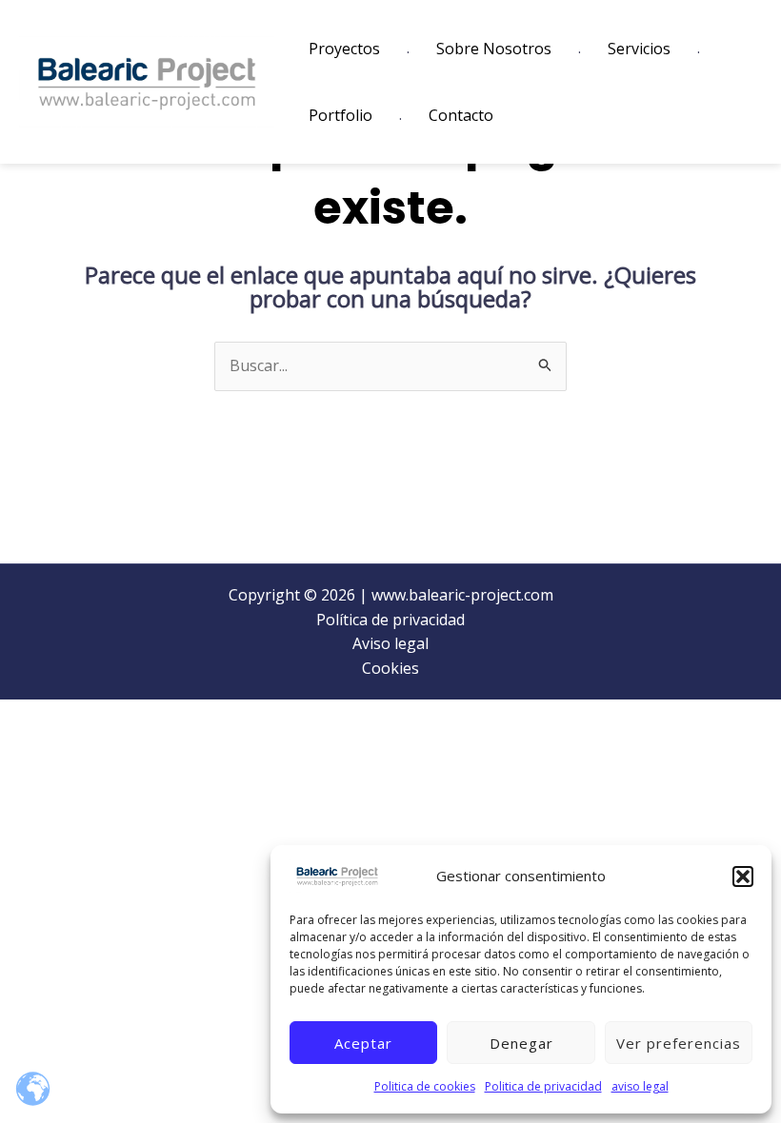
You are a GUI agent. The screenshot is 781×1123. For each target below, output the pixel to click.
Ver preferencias (678, 1043)
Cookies (390, 668)
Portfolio (340, 115)
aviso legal (640, 1086)
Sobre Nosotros (493, 48)
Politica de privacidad (543, 1086)
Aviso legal (390, 643)
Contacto (461, 115)
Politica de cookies (424, 1086)
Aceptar (363, 1043)
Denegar (521, 1043)
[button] (742, 876)
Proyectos (344, 48)
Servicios (639, 48)
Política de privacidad (390, 619)
